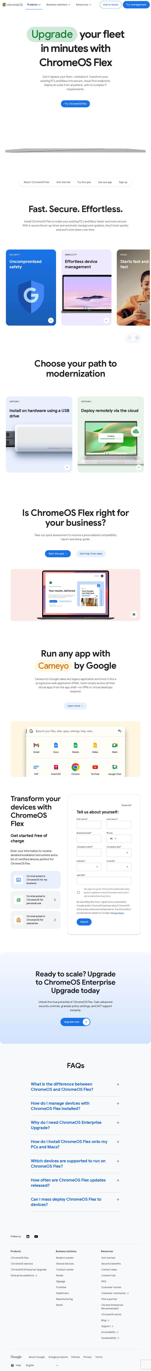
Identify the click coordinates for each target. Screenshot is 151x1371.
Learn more (77, 706)
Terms (98, 1357)
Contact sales (109, 1269)
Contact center (65, 1269)
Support (115, 1326)
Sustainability (115, 1338)
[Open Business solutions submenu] (69, 4)
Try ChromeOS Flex (75, 103)
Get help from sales (91, 553)
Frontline (61, 1287)
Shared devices (65, 1263)
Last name (111, 819)
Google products (58, 1357)
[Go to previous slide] (129, 337)
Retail (59, 1305)
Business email (83, 832)
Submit (84, 921)
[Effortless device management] (106, 320)
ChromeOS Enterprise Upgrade (28, 1269)
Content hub (108, 1275)
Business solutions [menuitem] (57, 4)
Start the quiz (56, 553)
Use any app (105, 182)
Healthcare (62, 1293)
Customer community (115, 1293)
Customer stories (111, 1287)
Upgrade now (71, 1021)
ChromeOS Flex (20, 1257)
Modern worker (65, 1257)
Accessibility (115, 1332)
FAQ (103, 1281)
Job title (80, 875)
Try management (136, 4)
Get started (63, 182)
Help (18, 1365)
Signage (60, 1281)
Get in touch (110, 4)
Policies (75, 1357)
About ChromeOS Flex (36, 182)
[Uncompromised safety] (51, 320)
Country (110, 860)
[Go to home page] (16, 1357)
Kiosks (59, 1275)
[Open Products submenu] (39, 4)
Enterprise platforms (24, 1275)
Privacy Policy (117, 913)
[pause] (133, 614)
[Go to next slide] (137, 337)
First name (82, 819)
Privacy (87, 1357)
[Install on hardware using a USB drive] (67, 467)
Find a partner (109, 1299)
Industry (80, 860)
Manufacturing (64, 1299)
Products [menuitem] (32, 4)
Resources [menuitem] (82, 4)
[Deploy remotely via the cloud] (139, 467)
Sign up (123, 182)
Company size (113, 846)
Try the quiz (84, 182)
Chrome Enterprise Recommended (112, 1307)
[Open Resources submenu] (90, 4)
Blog (115, 1320)
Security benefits (111, 1263)
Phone (110, 832)
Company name (84, 846)
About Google (37, 1357)
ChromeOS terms (111, 1314)
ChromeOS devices (22, 1263)
